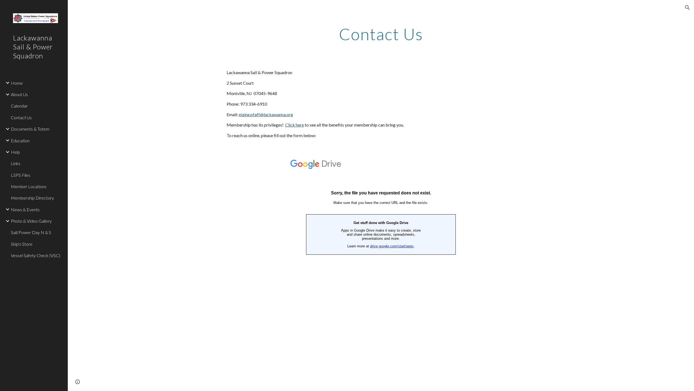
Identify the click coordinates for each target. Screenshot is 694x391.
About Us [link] (19, 94)
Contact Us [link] (21, 117)
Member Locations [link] (28, 186)
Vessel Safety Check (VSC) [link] (35, 255)
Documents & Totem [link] (30, 128)
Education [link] (20, 140)
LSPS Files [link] (20, 175)
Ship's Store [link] (22, 244)
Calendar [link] (19, 105)
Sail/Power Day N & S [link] (31, 232)
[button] (687, 7)
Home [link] (17, 83)
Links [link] (15, 163)
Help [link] (15, 151)
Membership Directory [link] (32, 197)
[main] (381, 34)
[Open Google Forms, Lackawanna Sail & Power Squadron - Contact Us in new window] (527, 161)
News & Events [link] (25, 209)
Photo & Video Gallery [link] (31, 220)
